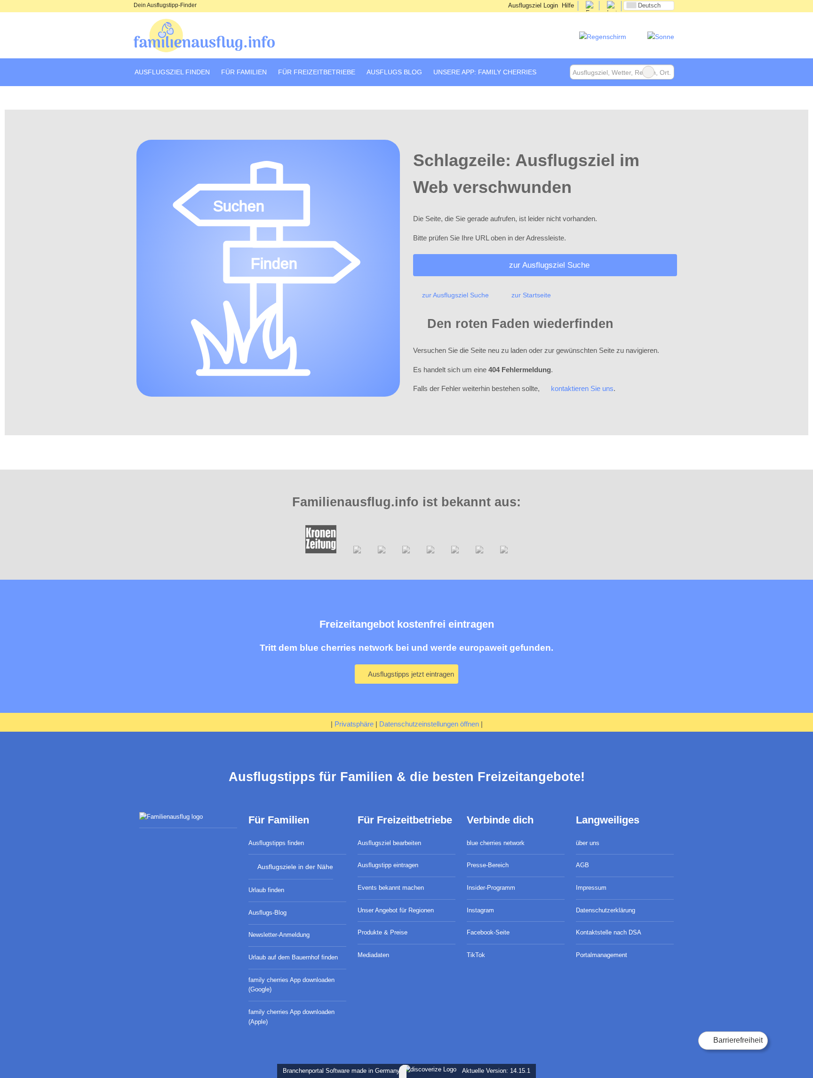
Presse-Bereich (488, 865)
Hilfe (568, 5)
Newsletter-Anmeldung (279, 934)
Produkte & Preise (382, 932)
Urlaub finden (266, 890)
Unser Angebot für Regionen (396, 910)
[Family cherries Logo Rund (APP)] (602, 36)
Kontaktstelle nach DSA (608, 932)
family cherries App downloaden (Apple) (291, 1016)
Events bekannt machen (391, 887)
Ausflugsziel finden (172, 72)
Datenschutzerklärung (605, 910)
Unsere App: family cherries (484, 72)
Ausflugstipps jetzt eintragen (410, 674)
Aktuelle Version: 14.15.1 (496, 1070)
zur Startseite (531, 295)
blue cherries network (496, 842)
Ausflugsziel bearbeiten (389, 842)
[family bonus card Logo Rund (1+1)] (660, 36)
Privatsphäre (354, 724)
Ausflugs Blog (394, 72)
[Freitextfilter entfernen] (648, 72)
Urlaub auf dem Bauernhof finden (293, 957)
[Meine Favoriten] (556, 72)
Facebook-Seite (488, 932)
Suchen (666, 72)
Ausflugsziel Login (532, 5)
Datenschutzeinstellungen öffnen (429, 724)
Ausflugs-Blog (267, 912)
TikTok (476, 954)
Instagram (480, 910)
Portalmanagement (601, 954)
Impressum (591, 887)
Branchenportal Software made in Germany (339, 1070)
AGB (582, 865)
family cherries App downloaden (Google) (291, 984)
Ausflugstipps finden (276, 842)
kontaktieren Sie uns (582, 388)
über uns (587, 842)
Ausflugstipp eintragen (388, 865)
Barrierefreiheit (737, 1040)
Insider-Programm (491, 887)
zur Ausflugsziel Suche (549, 265)
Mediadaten (373, 954)
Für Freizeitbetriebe (316, 72)
